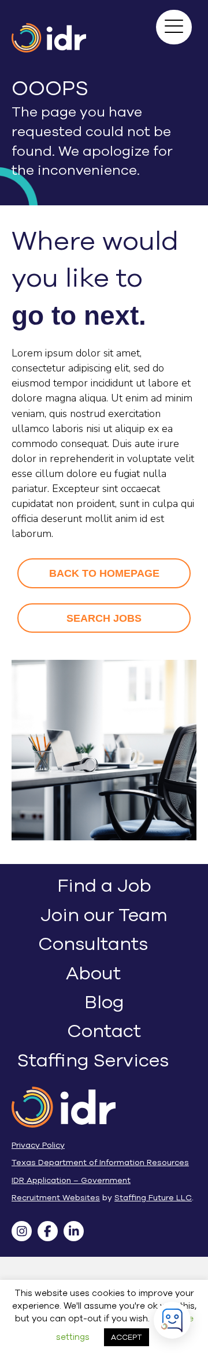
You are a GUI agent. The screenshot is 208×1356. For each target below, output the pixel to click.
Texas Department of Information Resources (100, 1162)
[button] (172, 25)
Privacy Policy (38, 1145)
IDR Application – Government (71, 1180)
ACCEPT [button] (126, 1337)
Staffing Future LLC (153, 1198)
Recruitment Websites (56, 1198)
